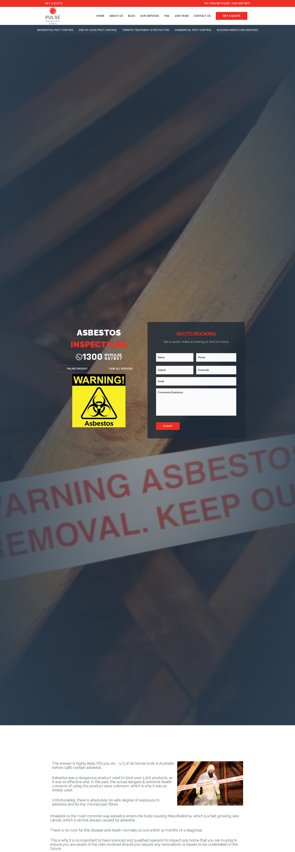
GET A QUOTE (54, 3)
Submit (168, 426)
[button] (77, 368)
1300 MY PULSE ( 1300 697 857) (229, 3)
